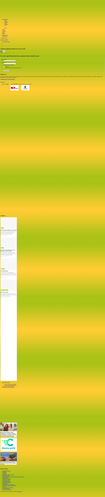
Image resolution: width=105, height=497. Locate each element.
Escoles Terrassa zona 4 (7, 482)
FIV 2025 (4, 486)
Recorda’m (7, 66)
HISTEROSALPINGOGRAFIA (8, 484)
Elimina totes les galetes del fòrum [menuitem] (11, 385)
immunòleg (5, 471)
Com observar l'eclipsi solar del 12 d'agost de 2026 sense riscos (13, 476)
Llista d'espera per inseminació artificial (9, 485)
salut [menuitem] (5, 23)
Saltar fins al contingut (4, 39)
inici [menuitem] (5, 20)
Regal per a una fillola (6, 478)
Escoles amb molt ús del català (8, 487)
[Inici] (3, 38)
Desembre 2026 (5, 477)
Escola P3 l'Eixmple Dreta (7, 489)
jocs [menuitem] (5, 25)
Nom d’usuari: (3, 59)
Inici (3, 382)
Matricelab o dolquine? (7, 470)
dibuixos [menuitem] (6, 24)
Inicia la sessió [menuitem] (5, 35)
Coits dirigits (5, 483)
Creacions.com (19, 491)
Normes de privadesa (11, 79)
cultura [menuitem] (6, 21)
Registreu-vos (2, 82)
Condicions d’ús (3, 79)
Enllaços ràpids (5, 19)
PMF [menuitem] (6, 28)
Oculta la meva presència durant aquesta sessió (13, 67)
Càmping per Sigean (6, 480)
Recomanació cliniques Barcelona (8, 474)
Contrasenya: (3, 62)
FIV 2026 (4, 472)
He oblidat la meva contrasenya (9, 64)
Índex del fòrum (7, 382)
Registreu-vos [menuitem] (5, 36)
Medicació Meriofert (6, 488)
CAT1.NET (29, 84)
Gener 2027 (5, 473)
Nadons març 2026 (6, 475)
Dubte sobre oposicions (7, 481)
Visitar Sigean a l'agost (6, 479)
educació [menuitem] (6, 22)
